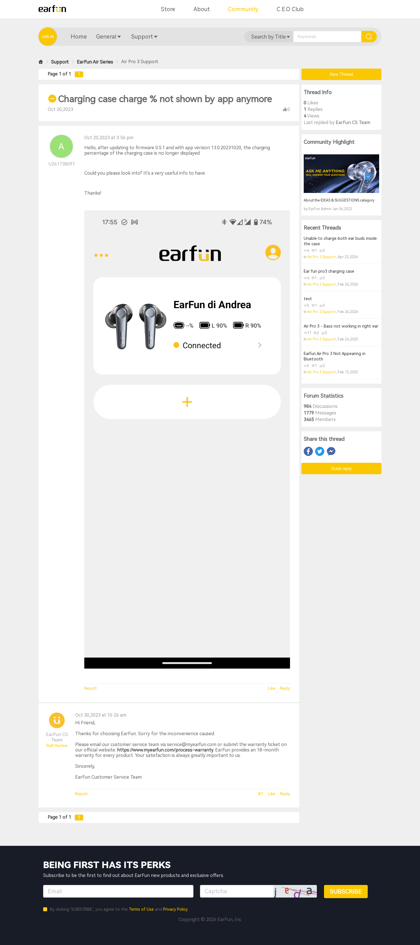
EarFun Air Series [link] (95, 62)
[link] (41, 62)
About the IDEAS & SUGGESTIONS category (339, 200)
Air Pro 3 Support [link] (139, 61)
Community (243, 9)
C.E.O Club (290, 9)
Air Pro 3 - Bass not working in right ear (341, 326)
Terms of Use (141, 909)
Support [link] (60, 62)
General (106, 36)
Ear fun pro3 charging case (329, 271)
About (201, 9)
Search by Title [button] (268, 37)
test (308, 298)
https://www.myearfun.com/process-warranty (165, 750)
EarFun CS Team (57, 737)
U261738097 (61, 164)
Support (142, 36)
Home (79, 36)
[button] (79, 36)
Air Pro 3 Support (321, 257)
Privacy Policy (175, 909)
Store (168, 9)
